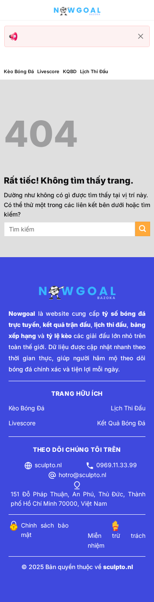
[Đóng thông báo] (140, 36)
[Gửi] (142, 229)
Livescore (48, 71)
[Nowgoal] (77, 10)
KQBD (70, 71)
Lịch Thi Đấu (94, 71)
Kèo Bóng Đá (19, 71)
